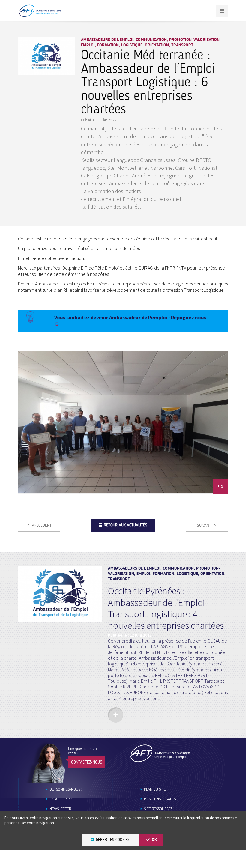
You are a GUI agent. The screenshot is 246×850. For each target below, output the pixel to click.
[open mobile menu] (222, 11)
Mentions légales (160, 799)
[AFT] (40, 16)
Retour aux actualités (125, 525)
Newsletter (60, 809)
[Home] (160, 753)
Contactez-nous (86, 762)
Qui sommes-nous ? (66, 789)
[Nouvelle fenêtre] (46, 73)
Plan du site (155, 789)
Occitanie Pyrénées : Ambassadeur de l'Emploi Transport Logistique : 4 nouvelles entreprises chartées (166, 608)
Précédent (42, 525)
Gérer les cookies (113, 839)
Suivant (204, 525)
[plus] (115, 715)
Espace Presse (62, 799)
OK (154, 839)
